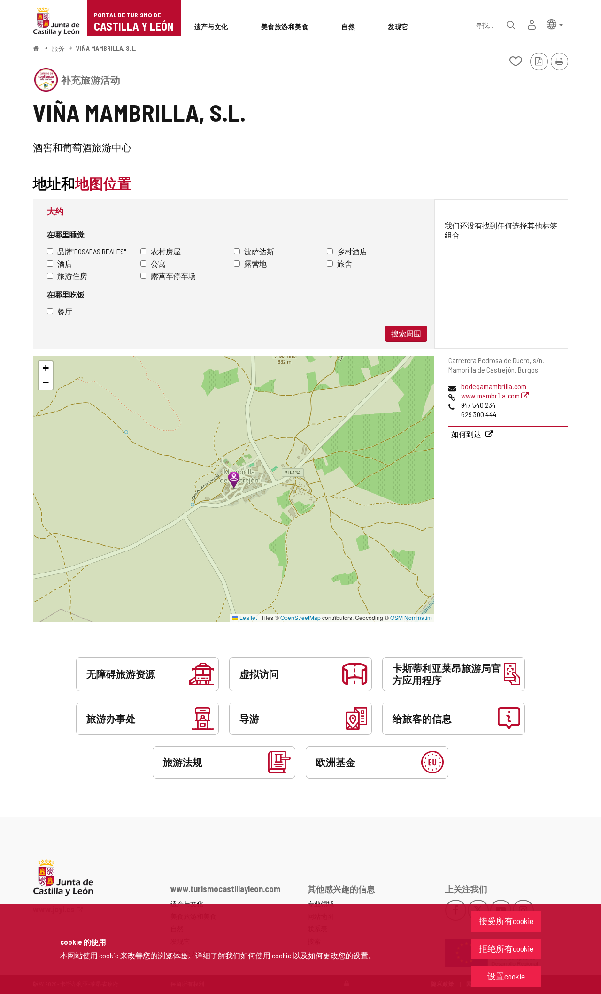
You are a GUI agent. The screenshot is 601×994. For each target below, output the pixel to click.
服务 (58, 48)
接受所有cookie (506, 921)
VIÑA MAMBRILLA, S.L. (106, 48)
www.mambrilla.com (491, 395)
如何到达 (467, 433)
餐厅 (64, 311)
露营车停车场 (173, 275)
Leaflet (247, 617)
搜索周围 (406, 333)
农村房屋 (166, 251)
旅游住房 (72, 275)
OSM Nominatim (411, 617)
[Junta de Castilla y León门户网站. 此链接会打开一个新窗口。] (56, 20)
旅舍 (344, 263)
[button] (555, 24)
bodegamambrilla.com (493, 386)
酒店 (64, 263)
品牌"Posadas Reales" (91, 251)
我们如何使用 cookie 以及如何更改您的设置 (296, 955)
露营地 (255, 263)
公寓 (158, 263)
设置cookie (506, 976)
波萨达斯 (259, 251)
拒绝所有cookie (506, 948)
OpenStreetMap (300, 617)
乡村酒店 (352, 251)
